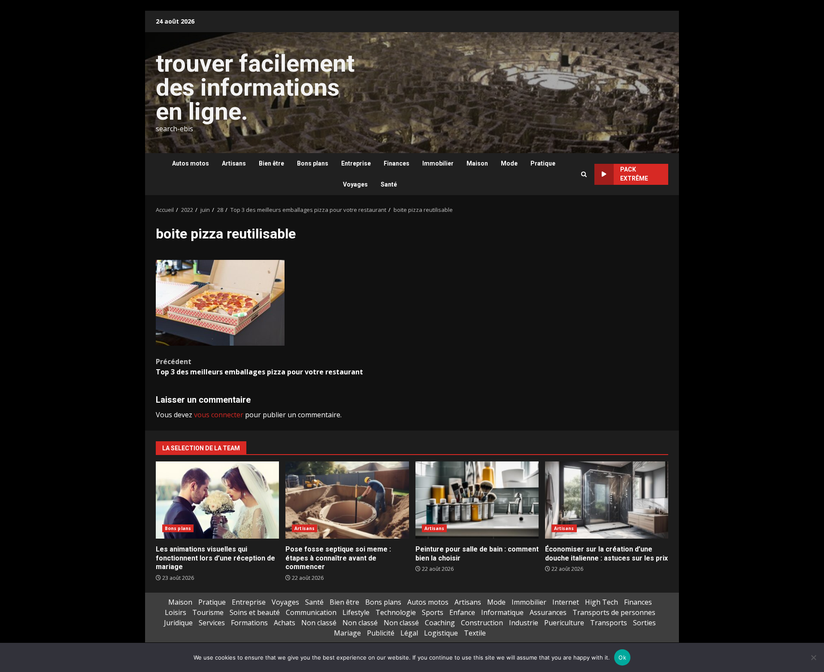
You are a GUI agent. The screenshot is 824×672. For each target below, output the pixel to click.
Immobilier (438, 163)
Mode (509, 163)
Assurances (548, 612)
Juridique (178, 622)
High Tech (601, 602)
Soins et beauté (255, 612)
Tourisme (208, 612)
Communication (311, 612)
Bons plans (312, 163)
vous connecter (218, 414)
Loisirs (175, 612)
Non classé (318, 622)
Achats (284, 622)
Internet (565, 602)
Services (212, 622)
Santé (389, 184)
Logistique (441, 633)
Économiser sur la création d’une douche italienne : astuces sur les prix (606, 500)
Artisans (234, 163)
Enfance (462, 612)
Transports (608, 622)
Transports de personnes (614, 612)
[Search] (584, 174)
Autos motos (190, 163)
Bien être (271, 163)
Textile (475, 633)
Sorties (644, 622)
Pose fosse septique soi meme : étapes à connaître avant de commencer (347, 500)
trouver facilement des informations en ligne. (255, 87)
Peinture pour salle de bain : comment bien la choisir (477, 500)
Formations (249, 622)
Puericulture (564, 622)
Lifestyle (356, 612)
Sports (432, 612)
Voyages (355, 184)
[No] (813, 657)
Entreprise (356, 163)
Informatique (502, 612)
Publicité (380, 633)
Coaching (440, 622)
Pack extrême (634, 174)
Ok (622, 657)
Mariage (347, 633)
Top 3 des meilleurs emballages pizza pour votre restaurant (259, 367)
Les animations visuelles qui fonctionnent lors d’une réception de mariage (217, 500)
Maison (477, 163)
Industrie (523, 622)
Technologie (396, 612)
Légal (409, 633)
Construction (482, 622)
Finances (396, 163)
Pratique (542, 163)
